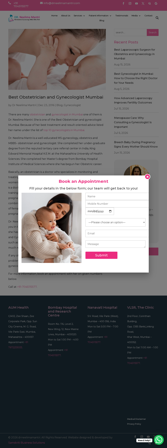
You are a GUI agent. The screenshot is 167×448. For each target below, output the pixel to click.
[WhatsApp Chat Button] (159, 440)
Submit (101, 255)
